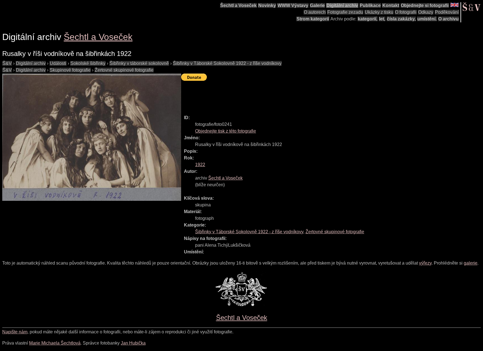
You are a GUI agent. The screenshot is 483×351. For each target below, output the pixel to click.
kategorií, (367, 19)
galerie (470, 263)
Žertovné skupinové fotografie (124, 70)
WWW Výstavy (293, 5)
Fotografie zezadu (345, 12)
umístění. (427, 19)
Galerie (317, 5)
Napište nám (14, 331)
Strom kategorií (313, 19)
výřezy (425, 263)
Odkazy (425, 12)
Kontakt (390, 5)
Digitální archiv (342, 5)
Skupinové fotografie (70, 70)
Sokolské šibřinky (87, 63)
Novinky (267, 5)
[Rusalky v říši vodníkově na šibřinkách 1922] (91, 137)
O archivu (448, 19)
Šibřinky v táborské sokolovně (139, 63)
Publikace (370, 5)
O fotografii (405, 12)
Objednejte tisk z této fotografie (225, 131)
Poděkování (447, 12)
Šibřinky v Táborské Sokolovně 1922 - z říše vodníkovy (227, 63)
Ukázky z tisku (379, 12)
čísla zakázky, (401, 19)
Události (58, 63)
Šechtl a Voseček (238, 5)
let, (382, 19)
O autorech (315, 12)
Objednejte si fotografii (425, 5)
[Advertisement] (283, 95)
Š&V (7, 63)
